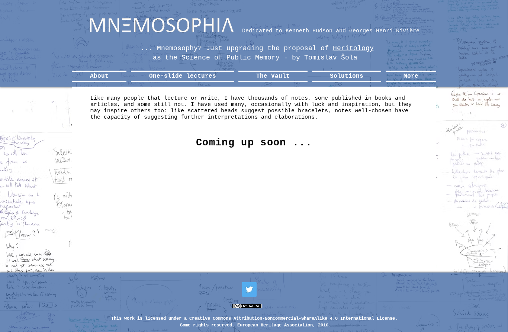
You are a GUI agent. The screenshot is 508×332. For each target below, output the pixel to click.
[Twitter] (249, 289)
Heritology (353, 48)
